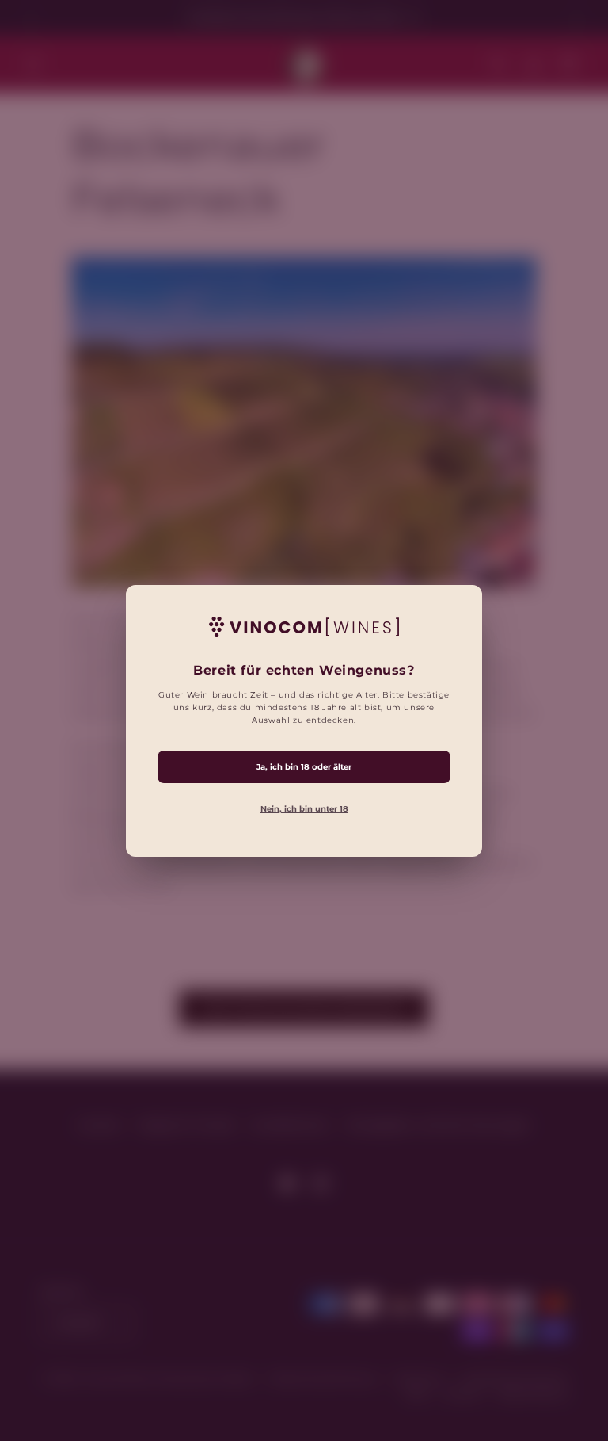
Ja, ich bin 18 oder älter (304, 766)
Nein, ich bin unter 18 (304, 808)
